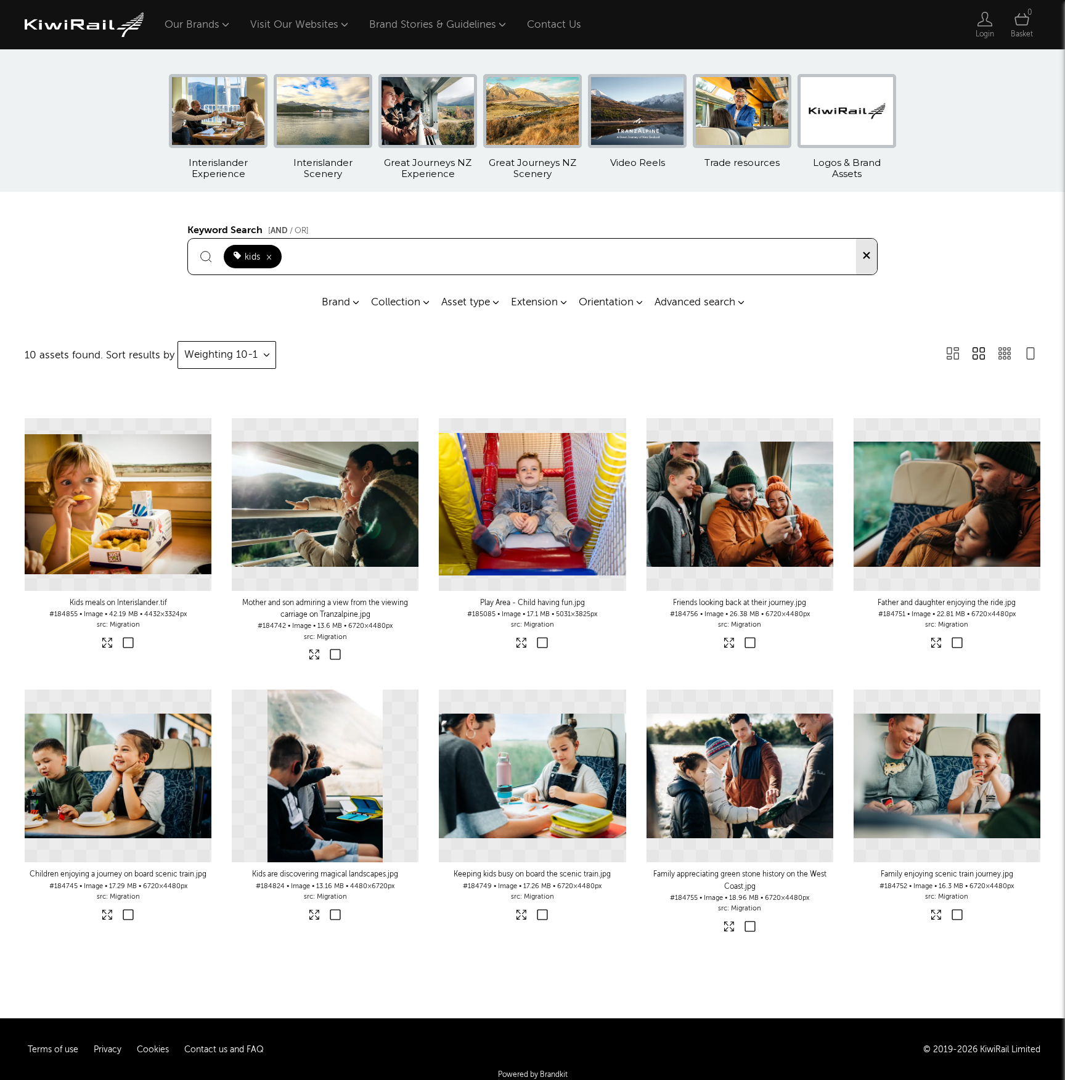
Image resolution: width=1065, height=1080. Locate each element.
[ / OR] (288, 230)
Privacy (107, 1049)
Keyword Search (248, 228)
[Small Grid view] (1004, 355)
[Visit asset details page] (108, 645)
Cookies (153, 1049)
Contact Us (554, 24)
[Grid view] (979, 355)
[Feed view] (1030, 355)
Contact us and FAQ (224, 1049)
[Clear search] (866, 256)
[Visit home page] (84, 24)
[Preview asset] (118, 504)
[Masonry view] (953, 355)
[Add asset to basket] (128, 644)
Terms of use (53, 1049)
